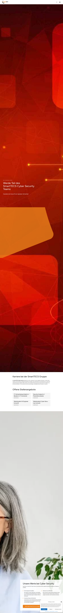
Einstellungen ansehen (58, 609)
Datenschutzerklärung (52, 611)
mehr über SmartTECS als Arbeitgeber (34, 606)
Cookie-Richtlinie (47, 611)
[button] (61, 601)
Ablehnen (51, 609)
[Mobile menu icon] (60, 2)
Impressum (56, 611)
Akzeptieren (44, 609)
